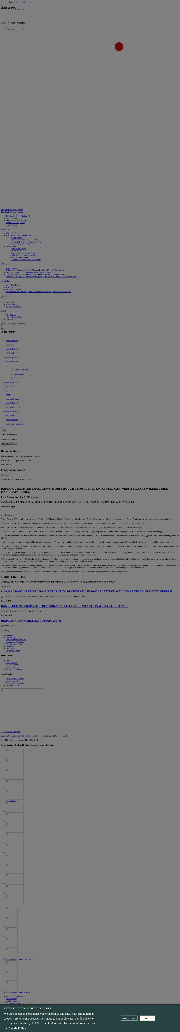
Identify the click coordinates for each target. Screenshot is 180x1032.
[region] (90, 1018)
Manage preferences (129, 1018)
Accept (147, 1018)
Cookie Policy (17, 1028)
